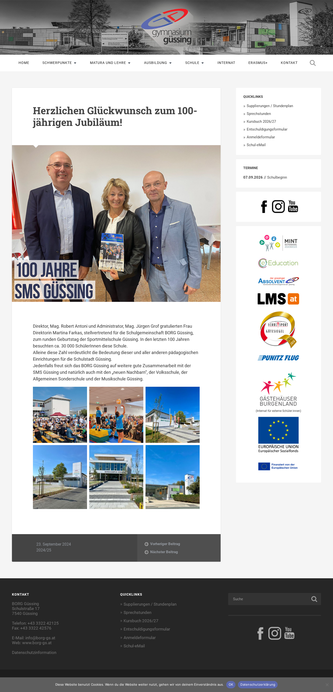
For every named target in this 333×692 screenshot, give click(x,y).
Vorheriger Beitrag (165, 544)
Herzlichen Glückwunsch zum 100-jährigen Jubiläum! (115, 116)
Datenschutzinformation (34, 652)
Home (24, 63)
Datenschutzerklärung (257, 684)
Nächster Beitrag (164, 552)
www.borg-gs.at (37, 642)
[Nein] (326, 684)
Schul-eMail (256, 145)
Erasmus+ (258, 63)
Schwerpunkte (57, 63)
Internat (226, 63)
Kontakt (289, 63)
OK (231, 684)
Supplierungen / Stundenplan (270, 106)
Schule (192, 63)
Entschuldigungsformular (267, 129)
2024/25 (43, 550)
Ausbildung (155, 63)
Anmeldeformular (261, 137)
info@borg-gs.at (40, 637)
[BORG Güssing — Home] (166, 27)
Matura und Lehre (108, 63)
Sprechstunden (259, 114)
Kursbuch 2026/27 (261, 121)
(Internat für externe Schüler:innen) (278, 411)
